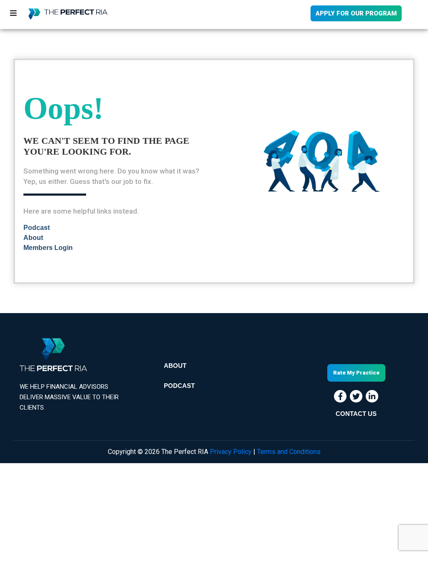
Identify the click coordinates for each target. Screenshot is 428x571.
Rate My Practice (356, 373)
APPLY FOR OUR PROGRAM (356, 13)
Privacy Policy (231, 452)
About (32, 238)
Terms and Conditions (289, 452)
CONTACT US (356, 414)
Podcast (36, 228)
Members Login (48, 248)
